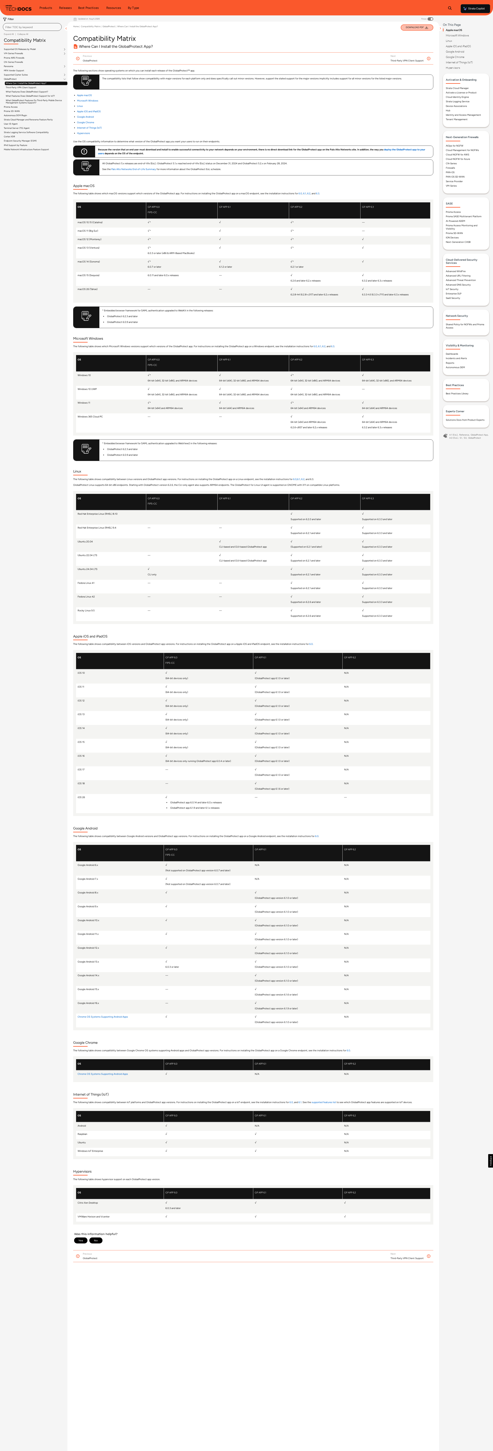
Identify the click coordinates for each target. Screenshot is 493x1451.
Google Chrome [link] (85, 122)
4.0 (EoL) (453, 438)
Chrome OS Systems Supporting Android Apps (103, 1016)
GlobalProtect (10, 79)
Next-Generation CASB (458, 242)
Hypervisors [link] (83, 133)
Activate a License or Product (461, 92)
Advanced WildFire (456, 271)
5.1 (461, 438)
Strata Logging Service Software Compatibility (26, 132)
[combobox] (32, 27)
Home (76, 26)
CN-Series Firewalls (13, 62)
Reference (464, 435)
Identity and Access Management (463, 115)
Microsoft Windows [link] (87, 100)
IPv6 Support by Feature (15, 145)
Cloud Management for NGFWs (462, 150)
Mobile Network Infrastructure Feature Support (26, 149)
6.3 (317, 193)
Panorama (8, 66)
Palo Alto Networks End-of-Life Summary (133, 169)
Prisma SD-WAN (12, 111)
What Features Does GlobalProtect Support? (27, 91)
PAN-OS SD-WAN (455, 176)
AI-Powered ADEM (455, 221)
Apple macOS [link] (84, 95)
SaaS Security (453, 298)
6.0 (300, 193)
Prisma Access (11, 107)
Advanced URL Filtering (458, 275)
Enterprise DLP (453, 293)
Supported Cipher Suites (16, 75)
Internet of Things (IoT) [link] (89, 127)
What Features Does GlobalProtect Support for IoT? (30, 96)
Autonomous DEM (455, 367)
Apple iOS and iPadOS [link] (89, 111)
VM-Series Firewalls (13, 53)
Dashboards (452, 354)
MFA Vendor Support (14, 70)
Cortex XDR (9, 136)
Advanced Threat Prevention (461, 280)
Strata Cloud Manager (457, 88)
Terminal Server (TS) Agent (16, 128)
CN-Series (451, 163)
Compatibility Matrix (90, 26)
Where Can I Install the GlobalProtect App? (26, 83)
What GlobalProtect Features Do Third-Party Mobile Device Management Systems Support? (34, 101)
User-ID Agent (11, 124)
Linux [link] (80, 106)
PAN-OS (450, 172)
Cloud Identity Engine (457, 97)
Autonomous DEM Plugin (15, 115)
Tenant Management (457, 119)
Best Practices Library (457, 393)
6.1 (304, 193)
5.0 (465, 438)
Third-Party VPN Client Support (21, 87)
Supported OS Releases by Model (20, 49)
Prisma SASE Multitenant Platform (463, 216)
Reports (450, 363)
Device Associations (456, 106)
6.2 (308, 193)
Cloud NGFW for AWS (457, 154)
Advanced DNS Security (458, 284)
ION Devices (452, 237)
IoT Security (452, 289)
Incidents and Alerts (456, 358)
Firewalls (450, 168)
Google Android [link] (85, 116)
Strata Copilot (476, 8)
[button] (490, 1161)
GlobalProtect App (479, 435)
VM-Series (451, 185)
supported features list (324, 1102)
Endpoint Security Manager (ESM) (20, 141)
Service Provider (454, 181)
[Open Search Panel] (450, 8)
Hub (448, 110)
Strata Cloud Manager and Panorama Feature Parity (28, 119)
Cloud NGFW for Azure (458, 159)
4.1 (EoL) (453, 435)
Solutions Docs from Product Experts (465, 420)
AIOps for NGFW (454, 145)
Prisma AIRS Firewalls (14, 57)
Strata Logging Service (458, 101)
